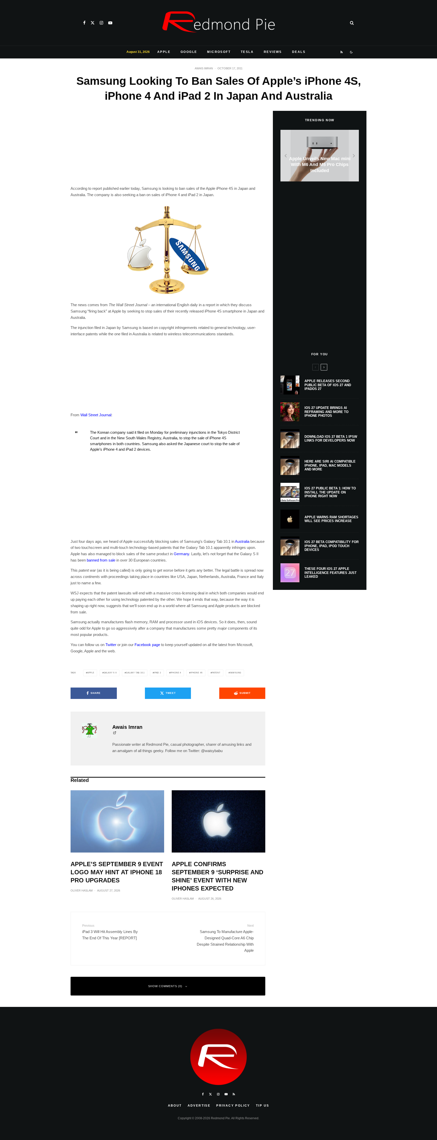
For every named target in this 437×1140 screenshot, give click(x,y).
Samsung (236, 673)
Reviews (273, 52)
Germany (181, 554)
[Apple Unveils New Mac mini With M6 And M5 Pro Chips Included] (319, 156)
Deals (298, 52)
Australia (242, 541)
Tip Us (262, 1105)
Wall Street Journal (95, 415)
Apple (163, 52)
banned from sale (101, 560)
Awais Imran (204, 68)
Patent (216, 673)
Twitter (110, 644)
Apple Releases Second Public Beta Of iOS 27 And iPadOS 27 (327, 385)
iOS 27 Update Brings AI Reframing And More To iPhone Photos (326, 412)
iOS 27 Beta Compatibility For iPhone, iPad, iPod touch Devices (331, 546)
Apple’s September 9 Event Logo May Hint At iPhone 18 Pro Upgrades (117, 872)
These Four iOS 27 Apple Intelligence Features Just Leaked (330, 572)
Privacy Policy (233, 1105)
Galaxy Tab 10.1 (135, 673)
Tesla (247, 52)
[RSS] (341, 52)
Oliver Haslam (82, 890)
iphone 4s (196, 673)
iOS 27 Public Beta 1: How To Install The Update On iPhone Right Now (330, 492)
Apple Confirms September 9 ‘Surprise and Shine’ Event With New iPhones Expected (217, 876)
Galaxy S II (110, 673)
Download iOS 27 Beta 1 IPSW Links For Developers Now (330, 439)
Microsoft (219, 52)
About (175, 1105)
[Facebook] (84, 23)
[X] (92, 23)
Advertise (199, 1105)
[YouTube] (110, 23)
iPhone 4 (175, 673)
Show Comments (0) (165, 986)
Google (189, 52)
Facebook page (147, 644)
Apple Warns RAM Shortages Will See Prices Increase (331, 519)
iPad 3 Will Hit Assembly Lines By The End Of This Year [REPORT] (110, 932)
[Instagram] (101, 23)
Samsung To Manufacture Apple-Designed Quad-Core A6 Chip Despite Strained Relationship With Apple (225, 938)
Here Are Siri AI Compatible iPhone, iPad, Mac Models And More (330, 465)
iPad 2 (157, 673)
